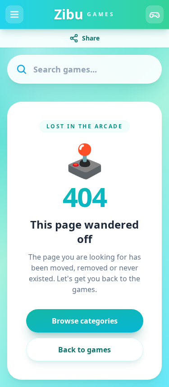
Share (91, 38)
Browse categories (85, 321)
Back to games (84, 350)
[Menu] (14, 14)
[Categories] (155, 14)
